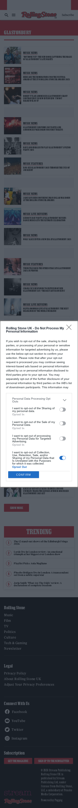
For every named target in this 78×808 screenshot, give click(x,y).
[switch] (62, 410)
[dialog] (39, 404)
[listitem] (39, 400)
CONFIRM (23, 474)
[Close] (70, 328)
